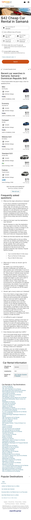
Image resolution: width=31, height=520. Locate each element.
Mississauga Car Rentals (8, 458)
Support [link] (5, 501)
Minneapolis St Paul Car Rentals (10, 447)
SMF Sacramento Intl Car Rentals (10, 417)
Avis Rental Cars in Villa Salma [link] (9, 498)
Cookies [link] (24, 501)
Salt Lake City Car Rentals (9, 403)
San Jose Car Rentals (7, 387)
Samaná (7, 28)
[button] (15, 57)
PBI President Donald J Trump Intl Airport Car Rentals (14, 423)
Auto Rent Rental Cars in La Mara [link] (10, 495)
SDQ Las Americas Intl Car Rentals (11, 471)
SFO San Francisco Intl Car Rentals (11, 428)
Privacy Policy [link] (18, 501)
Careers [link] (17, 503)
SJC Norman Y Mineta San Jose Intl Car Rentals (14, 455)
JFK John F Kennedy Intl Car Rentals (11, 389)
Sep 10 (7, 37)
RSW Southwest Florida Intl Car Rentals (12, 392)
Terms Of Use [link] (11, 501)
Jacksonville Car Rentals (8, 393)
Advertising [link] (22, 503)
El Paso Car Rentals (7, 452)
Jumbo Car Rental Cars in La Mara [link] (10, 486)
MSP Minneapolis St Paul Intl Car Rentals (12, 469)
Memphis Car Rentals (7, 464)
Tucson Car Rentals (7, 425)
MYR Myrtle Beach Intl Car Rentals (11, 454)
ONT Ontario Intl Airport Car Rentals (11, 462)
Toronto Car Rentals (7, 386)
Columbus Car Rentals (8, 438)
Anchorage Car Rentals (8, 450)
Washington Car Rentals (8, 396)
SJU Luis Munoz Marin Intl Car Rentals (12, 466)
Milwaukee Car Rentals (8, 461)
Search (15, 61)
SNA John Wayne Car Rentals (9, 418)
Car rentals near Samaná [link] (8, 489)
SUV (16, 374)
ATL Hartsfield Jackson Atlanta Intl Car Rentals (14, 397)
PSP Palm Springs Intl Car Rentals (11, 430)
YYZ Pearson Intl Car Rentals (9, 410)
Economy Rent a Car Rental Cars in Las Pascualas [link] (14, 492)
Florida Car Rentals (7, 421)
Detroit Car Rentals (7, 427)
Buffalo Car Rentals (7, 437)
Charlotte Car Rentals (7, 433)
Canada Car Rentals (7, 420)
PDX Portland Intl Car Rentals (9, 445)
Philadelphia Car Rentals (8, 401)
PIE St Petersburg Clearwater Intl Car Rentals (14, 408)
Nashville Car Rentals (7, 457)
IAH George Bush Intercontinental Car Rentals (14, 390)
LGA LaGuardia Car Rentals (9, 434)
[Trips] (25, 2)
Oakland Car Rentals (7, 413)
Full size (19, 374)
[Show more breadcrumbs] (2, 6)
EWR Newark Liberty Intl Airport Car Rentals (13, 440)
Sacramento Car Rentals (8, 404)
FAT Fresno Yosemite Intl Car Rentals (11, 459)
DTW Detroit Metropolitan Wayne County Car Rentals (13, 399)
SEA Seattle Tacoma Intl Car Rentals (11, 394)
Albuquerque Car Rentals (8, 407)
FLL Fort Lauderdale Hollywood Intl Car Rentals (14, 411)
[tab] (3, 481)
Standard (18, 376)
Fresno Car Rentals (7, 435)
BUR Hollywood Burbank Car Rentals (11, 468)
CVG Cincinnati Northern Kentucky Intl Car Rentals (15, 465)
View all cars (15, 191)
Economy (24, 374)
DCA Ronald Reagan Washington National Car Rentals (14, 415)
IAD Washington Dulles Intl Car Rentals (12, 431)
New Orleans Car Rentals (8, 448)
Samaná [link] (7, 6)
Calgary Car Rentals (7, 406)
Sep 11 (21, 37)
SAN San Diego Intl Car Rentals (10, 451)
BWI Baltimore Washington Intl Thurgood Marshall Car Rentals (15, 443)
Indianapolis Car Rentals (8, 441)
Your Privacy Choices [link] (10, 503)
